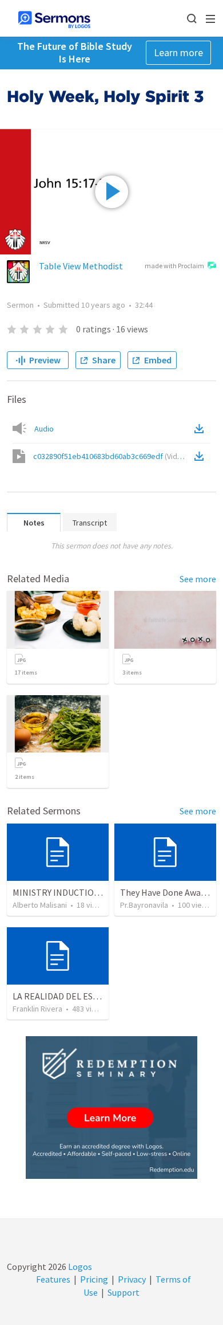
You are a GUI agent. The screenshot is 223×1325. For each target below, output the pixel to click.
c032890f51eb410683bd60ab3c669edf (111, 456)
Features (53, 1279)
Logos (79, 1266)
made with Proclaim (174, 265)
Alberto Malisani (40, 905)
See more (198, 579)
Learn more (178, 52)
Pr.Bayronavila (144, 905)
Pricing (94, 1279)
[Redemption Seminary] (111, 1107)
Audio (44, 429)
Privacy (132, 1279)
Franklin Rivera (37, 1008)
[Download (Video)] (201, 456)
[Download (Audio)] (201, 428)
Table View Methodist (81, 266)
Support (123, 1292)
